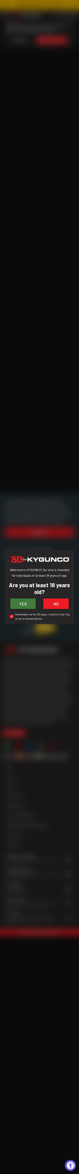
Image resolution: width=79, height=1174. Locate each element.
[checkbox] (39, 616)
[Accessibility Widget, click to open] (70, 1165)
